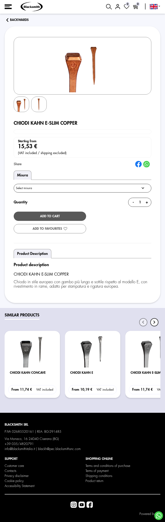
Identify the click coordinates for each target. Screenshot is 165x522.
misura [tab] (22, 175)
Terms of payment (97, 471)
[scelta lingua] (155, 6)
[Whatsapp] (158, 515)
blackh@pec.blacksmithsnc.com (59, 449)
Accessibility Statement (19, 486)
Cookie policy (14, 481)
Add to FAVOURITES (47, 228)
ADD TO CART (50, 216)
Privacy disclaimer (17, 476)
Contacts (10, 471)
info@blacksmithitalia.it (20, 449)
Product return (94, 481)
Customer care (14, 465)
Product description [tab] (32, 253)
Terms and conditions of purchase (108, 465)
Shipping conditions (99, 476)
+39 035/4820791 (19, 444)
